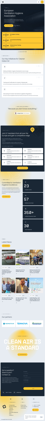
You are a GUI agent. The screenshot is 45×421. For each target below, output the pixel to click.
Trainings (11, 408)
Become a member (12, 406)
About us (11, 410)
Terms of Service (24, 406)
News (10, 413)
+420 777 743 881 (8, 392)
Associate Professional (13, 412)
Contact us (11, 415)
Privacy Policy (23, 405)
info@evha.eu (19, 392)
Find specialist (12, 405)
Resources (11, 409)
